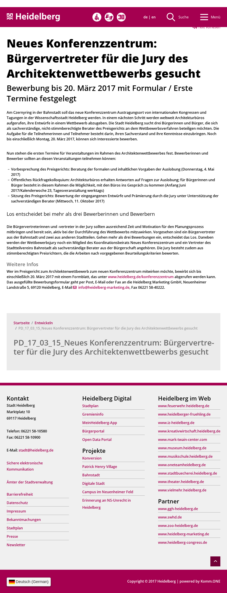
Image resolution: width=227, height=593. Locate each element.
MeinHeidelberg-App (99, 422)
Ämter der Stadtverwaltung (30, 482)
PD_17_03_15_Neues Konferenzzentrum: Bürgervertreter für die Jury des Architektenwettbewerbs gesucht (114, 347)
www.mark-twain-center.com (182, 439)
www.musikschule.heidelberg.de (185, 456)
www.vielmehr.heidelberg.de (182, 490)
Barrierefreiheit (20, 494)
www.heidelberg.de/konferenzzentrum (141, 276)
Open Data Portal (97, 439)
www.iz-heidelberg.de (176, 422)
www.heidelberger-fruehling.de (184, 414)
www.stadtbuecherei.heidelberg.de (187, 473)
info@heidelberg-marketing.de (103, 287)
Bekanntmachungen (24, 519)
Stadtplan (15, 528)
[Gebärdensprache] (109, 17)
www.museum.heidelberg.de (182, 448)
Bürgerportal (93, 431)
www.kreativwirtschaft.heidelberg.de (189, 431)
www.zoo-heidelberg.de (178, 525)
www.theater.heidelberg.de (181, 481)
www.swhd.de (170, 517)
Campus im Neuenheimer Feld (107, 491)
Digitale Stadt (93, 483)
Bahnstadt (91, 475)
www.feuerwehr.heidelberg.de (183, 405)
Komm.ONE (210, 581)
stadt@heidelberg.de (36, 450)
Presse (12, 536)
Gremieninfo (93, 414)
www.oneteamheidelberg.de (182, 464)
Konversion (92, 458)
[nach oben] (215, 561)
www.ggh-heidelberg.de (178, 508)
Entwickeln (44, 322)
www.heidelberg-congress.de (182, 542)
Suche (183, 17)
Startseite (22, 322)
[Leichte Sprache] (121, 17)
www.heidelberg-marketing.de (183, 534)
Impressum (16, 511)
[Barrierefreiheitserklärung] (96, 17)
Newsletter (16, 544)
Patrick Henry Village (99, 466)
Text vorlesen (208, 27)
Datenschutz (17, 502)
